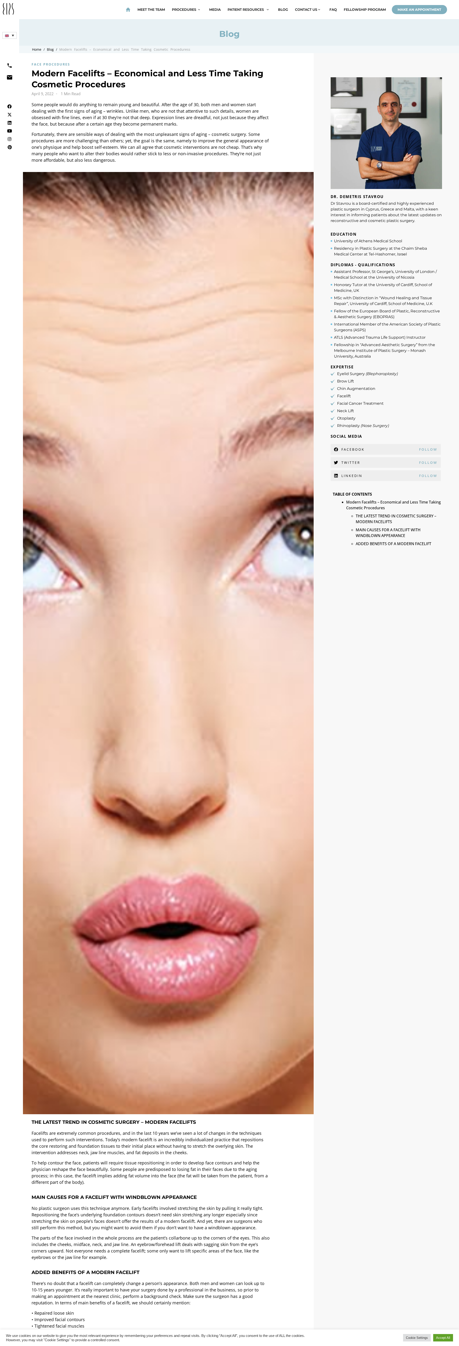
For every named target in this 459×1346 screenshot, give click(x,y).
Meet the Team (151, 9)
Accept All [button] (443, 1338)
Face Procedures (51, 64)
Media (215, 9)
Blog (283, 9)
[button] (9, 35)
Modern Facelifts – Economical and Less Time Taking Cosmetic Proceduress (124, 49)
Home (36, 49)
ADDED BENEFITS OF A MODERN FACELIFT (393, 543)
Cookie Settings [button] (417, 1338)
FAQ (333, 9)
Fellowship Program (365, 9)
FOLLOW (428, 449)
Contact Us (306, 9)
